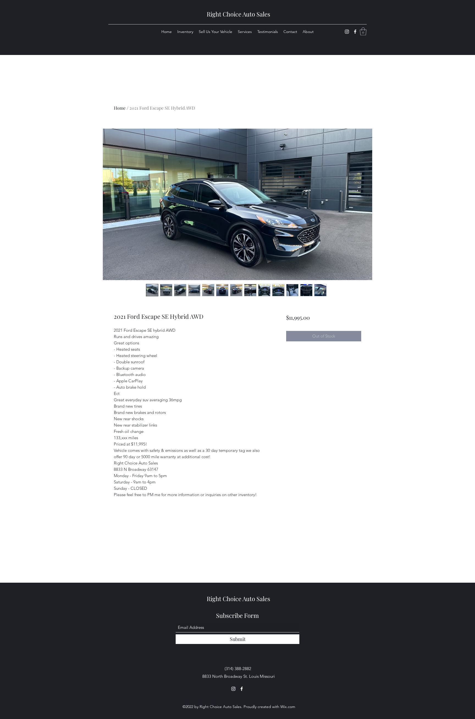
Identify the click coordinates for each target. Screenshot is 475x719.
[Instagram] (347, 31)
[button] (363, 31)
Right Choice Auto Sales (238, 14)
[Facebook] (355, 31)
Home (120, 108)
